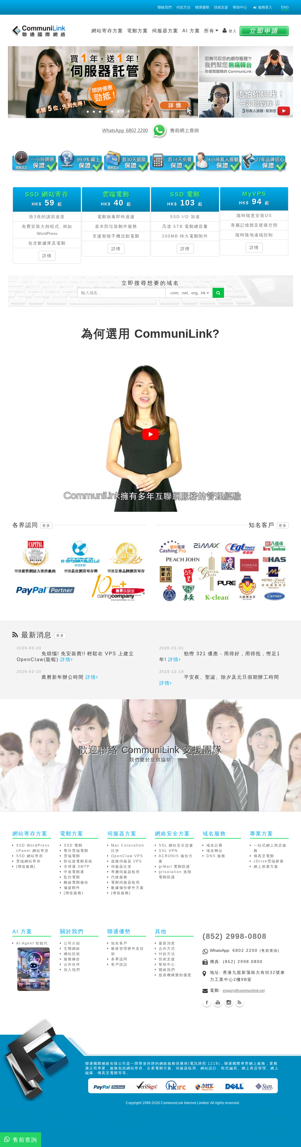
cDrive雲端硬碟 (269, 861)
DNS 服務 (215, 856)
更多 (46, 526)
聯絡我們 (165, 7)
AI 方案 (191, 30)
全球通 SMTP (77, 867)
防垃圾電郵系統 (78, 861)
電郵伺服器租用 (125, 882)
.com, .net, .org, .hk (188, 292)
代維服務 (119, 877)
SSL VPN (168, 851)
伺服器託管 (121, 867)
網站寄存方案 (107, 30)
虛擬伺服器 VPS (126, 861)
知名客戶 (119, 943)
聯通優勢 (202, 7)
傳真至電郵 (264, 856)
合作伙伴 (72, 964)
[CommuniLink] (245, 100)
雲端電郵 (72, 856)
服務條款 (72, 959)
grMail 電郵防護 (174, 867)
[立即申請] (264, 31)
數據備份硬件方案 (127, 888)
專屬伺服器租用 (125, 872)
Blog (239, 1002)
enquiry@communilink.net (244, 991)
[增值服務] (26, 867)
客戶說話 (119, 964)
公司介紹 (72, 943)
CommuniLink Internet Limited (185, 1103)
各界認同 (119, 959)
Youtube (217, 1002)
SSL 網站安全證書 (176, 845)
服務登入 (265, 7)
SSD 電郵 (73, 845)
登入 (233, 31)
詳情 (47, 255)
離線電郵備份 (76, 882)
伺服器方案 (165, 30)
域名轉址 (214, 851)
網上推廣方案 (266, 867)
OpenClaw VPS (127, 856)
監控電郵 (72, 877)
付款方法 (183, 7)
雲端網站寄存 (28, 861)
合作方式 (167, 949)
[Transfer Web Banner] (245, 64)
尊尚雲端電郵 (76, 851)
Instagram (228, 1002)
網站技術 (72, 954)
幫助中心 (240, 7)
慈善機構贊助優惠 (175, 975)
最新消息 (167, 943)
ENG (285, 7)
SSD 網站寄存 (29, 856)
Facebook (207, 1002)
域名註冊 (214, 845)
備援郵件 (72, 888)
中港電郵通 (74, 872)
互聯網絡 (72, 949)
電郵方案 (137, 30)
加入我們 (72, 970)
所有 (210, 30)
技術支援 (221, 7)
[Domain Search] (218, 293)
